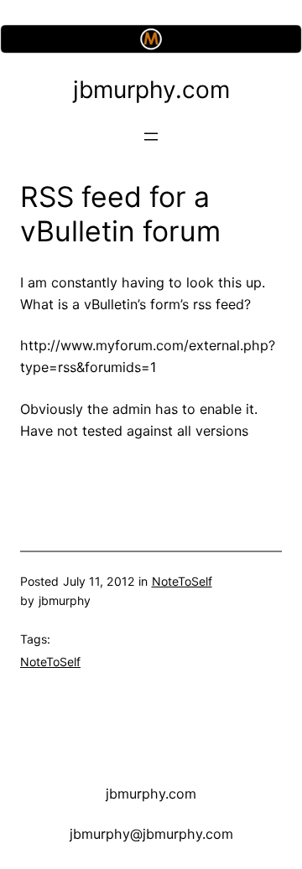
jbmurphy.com (151, 89)
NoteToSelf (182, 581)
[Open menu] (151, 137)
